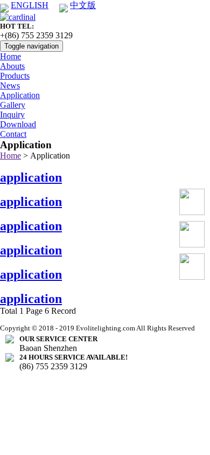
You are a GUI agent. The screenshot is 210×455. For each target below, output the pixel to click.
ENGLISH (29, 5)
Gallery (12, 104)
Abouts (12, 66)
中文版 (83, 5)
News (10, 85)
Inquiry (12, 114)
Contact (13, 134)
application (31, 177)
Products (15, 75)
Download (18, 124)
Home (10, 56)
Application (20, 95)
